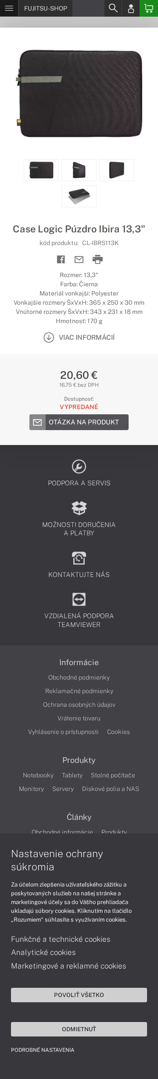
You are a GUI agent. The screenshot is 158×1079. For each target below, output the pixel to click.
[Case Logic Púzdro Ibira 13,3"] (79, 93)
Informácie (79, 662)
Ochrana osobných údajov (79, 704)
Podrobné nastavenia (43, 1050)
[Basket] (149, 8)
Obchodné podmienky (79, 677)
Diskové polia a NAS (110, 788)
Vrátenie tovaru (79, 718)
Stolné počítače (113, 775)
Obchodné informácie (62, 832)
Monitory (31, 788)
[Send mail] (79, 259)
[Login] (131, 8)
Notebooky (38, 775)
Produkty (79, 760)
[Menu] (9, 8)
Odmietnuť (79, 1029)
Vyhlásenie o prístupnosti (63, 731)
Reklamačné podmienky (79, 690)
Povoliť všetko (79, 994)
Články (79, 817)
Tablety (72, 775)
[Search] (113, 8)
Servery (63, 788)
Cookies (118, 731)
